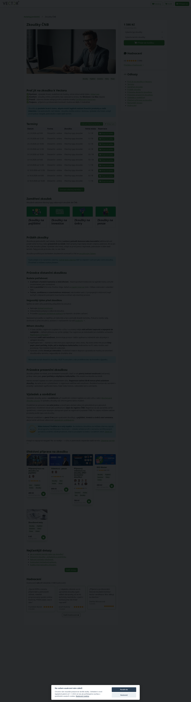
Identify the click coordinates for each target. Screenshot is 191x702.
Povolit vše (124, 689)
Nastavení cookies (82, 696)
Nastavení (124, 695)
